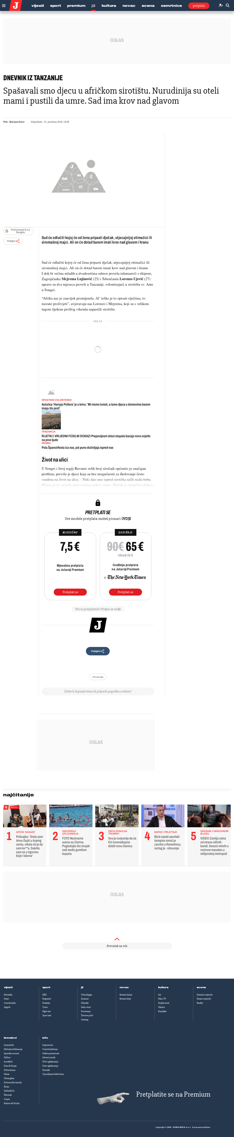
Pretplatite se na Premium (173, 1094)
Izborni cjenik (48, 1057)
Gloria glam (9, 1078)
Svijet (6, 998)
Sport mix (46, 1015)
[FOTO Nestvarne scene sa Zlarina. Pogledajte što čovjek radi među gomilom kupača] (71, 817)
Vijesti (37, 5)
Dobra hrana (9, 1070)
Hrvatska (8, 994)
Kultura (109, 5)
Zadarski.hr (9, 1090)
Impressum (47, 1045)
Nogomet (46, 998)
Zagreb (7, 1007)
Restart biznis (126, 994)
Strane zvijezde (204, 998)
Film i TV (162, 998)
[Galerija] (78, 175)
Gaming (84, 1019)
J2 (93, 5)
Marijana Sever (16, 122)
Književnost (163, 1003)
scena (201, 987)
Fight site (46, 1011)
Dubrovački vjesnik (13, 1082)
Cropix (7, 1099)
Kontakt (46, 1070)
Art (159, 994)
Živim (6, 1086)
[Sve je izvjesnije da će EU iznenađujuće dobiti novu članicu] (117, 817)
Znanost (85, 998)
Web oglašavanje (50, 1061)
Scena (148, 5)
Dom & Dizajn (10, 1065)
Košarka (46, 1003)
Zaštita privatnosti (50, 1053)
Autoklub (8, 1061)
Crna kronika (10, 1003)
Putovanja (85, 1011)
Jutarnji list (9, 1045)
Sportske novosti (11, 1053)
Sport (55, 5)
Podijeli (11, 241)
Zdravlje (85, 1003)
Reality (200, 1003)
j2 (82, 987)
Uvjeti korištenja (50, 1049)
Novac (129, 5)
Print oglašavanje (50, 1065)
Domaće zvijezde (205, 994)
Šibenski (8, 1094)
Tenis (45, 1007)
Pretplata (199, 6)
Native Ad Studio (12, 1103)
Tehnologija (86, 994)
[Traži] (227, 5)
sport (46, 987)
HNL (44, 994)
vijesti (8, 987)
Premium (76, 5)
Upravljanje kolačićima (53, 1074)
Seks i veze (86, 1007)
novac (124, 987)
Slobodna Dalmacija (13, 1049)
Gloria (6, 1074)
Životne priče (87, 1015)
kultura (163, 987)
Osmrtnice (171, 5)
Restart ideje (125, 998)
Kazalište (162, 1011)
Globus (7, 1057)
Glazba (161, 1007)
